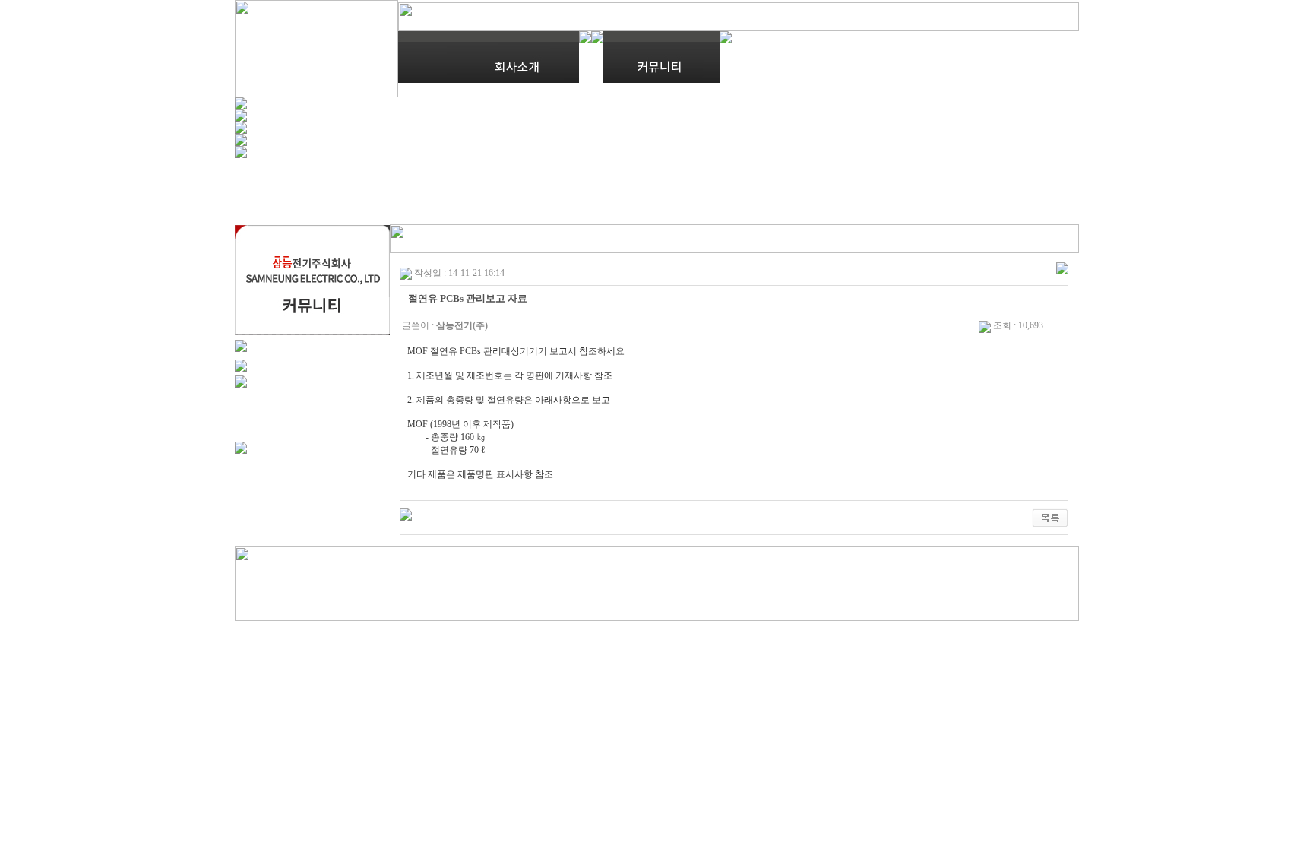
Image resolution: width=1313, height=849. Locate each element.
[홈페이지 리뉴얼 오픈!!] (406, 513)
